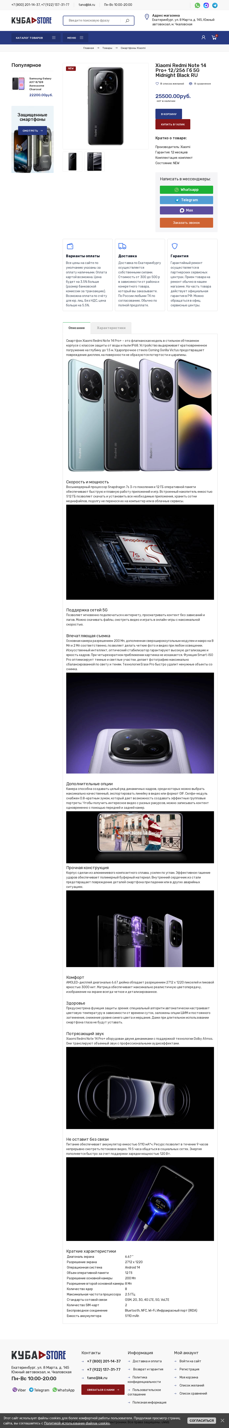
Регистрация (189, 1369)
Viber (21, 1390)
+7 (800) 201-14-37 (25, 5)
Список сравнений (193, 1393)
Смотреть (30, 130)
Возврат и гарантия (148, 1369)
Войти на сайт (190, 1361)
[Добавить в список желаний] (169, 83)
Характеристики (111, 328)
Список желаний (191, 1385)
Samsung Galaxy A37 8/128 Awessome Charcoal (40, 84)
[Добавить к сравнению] (200, 83)
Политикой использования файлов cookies (77, 1423)
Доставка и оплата (147, 1361)
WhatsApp (65, 1390)
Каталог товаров (29, 37)
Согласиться (202, 1420)
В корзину (168, 114)
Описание (76, 328)
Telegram (189, 200)
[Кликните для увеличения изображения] (106, 106)
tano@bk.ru (86, 5)
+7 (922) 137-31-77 (55, 5)
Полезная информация (149, 1402)
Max (189, 210)
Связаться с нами (100, 1389)
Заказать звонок (186, 223)
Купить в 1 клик (173, 124)
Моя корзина (188, 1377)
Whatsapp (190, 189)
